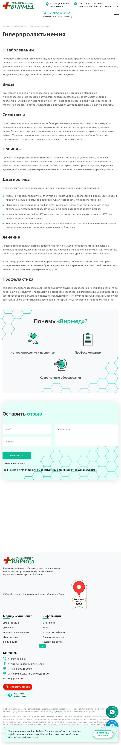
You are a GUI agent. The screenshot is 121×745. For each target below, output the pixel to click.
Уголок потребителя (54, 632)
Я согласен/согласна (102, 734)
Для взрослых (11, 622)
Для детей (8, 627)
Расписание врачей (53, 637)
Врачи (46, 627)
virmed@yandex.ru (13, 678)
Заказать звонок (20, 686)
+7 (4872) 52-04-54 (59, 12)
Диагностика (10, 637)
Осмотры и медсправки (16, 632)
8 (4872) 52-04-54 (17, 659)
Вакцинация (10, 641)
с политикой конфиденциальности (76, 469)
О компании (49, 622)
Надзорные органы (53, 641)
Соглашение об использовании (63, 731)
